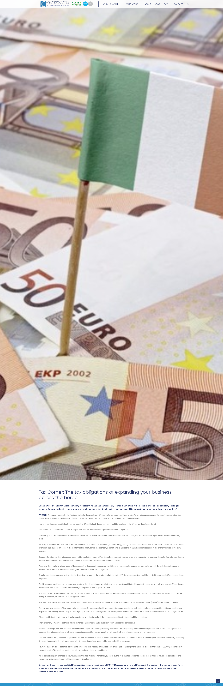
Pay (166, 4)
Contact (178, 4)
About (148, 4)
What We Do (132, 4)
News (157, 4)
